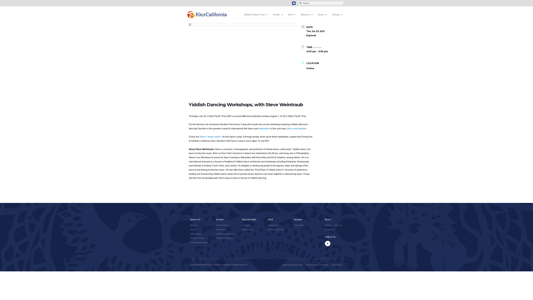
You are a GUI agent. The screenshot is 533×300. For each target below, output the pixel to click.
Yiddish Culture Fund (254, 14)
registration (264, 128)
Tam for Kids (249, 219)
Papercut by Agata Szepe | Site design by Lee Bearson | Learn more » (312, 265)
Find (290, 14)
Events (276, 14)
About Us (305, 14)
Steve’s (203, 137)
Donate (336, 14)
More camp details (296, 128)
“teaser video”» (214, 137)
